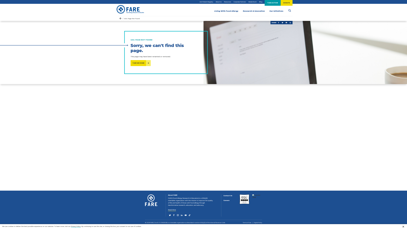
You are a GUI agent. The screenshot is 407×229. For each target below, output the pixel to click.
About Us (219, 2)
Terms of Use (247, 222)
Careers (226, 200)
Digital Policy (258, 222)
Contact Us (227, 195)
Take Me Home (138, 63)
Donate (286, 3)
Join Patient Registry (206, 2)
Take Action (272, 3)
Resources (227, 2)
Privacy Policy (76, 226)
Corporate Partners (239, 2)
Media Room (252, 2)
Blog (260, 2)
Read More (172, 210)
